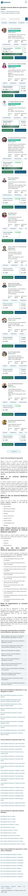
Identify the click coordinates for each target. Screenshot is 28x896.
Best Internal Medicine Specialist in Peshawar (12, 865)
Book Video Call (7, 57)
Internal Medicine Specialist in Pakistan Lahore (12, 793)
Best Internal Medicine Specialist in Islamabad (12, 857)
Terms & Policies (5, 886)
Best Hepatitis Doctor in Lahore (8, 821)
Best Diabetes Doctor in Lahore (8, 819)
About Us (13, 886)
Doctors (19, 886)
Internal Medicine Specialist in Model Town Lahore (13, 773)
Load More (14, 451)
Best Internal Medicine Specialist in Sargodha (12, 876)
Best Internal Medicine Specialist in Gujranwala (12, 873)
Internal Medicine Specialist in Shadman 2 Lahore (12, 787)
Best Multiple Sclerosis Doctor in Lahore (10, 835)
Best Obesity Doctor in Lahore (8, 816)
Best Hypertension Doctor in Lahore (9, 830)
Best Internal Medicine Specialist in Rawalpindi (12, 860)
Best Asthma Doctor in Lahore (8, 827)
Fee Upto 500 (21, 22)
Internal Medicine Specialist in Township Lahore (12, 776)
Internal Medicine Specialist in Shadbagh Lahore (12, 795)
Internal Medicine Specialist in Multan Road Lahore (13, 803)
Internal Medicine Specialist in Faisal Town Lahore (13, 763)
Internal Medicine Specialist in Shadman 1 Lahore (12, 770)
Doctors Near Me (12, 22)
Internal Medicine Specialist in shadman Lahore (12, 790)
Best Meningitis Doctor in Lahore (8, 832)
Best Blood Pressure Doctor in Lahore (10, 824)
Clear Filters (4, 22)
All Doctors (8, 888)
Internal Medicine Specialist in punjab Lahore (11, 749)
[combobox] (4, 19)
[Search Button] (26, 19)
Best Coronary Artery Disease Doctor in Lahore (12, 838)
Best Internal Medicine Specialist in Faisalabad (12, 862)
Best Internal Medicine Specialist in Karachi (11, 854)
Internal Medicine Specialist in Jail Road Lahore (12, 756)
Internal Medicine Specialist (13, 11)
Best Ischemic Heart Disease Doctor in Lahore (12, 841)
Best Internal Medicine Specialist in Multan (11, 868)
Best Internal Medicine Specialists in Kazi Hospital (13, 730)
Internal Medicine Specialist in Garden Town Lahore (13, 746)
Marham (3, 11)
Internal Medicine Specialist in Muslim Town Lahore (13, 805)
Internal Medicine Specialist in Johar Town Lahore (12, 743)
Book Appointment (20, 57)
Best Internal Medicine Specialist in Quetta (11, 871)
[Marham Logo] (5, 3)
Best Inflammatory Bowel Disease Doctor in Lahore (13, 844)
